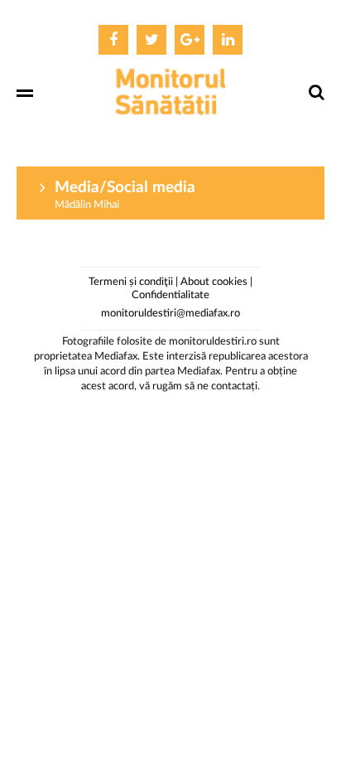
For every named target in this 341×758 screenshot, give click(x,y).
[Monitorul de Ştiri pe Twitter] (151, 40)
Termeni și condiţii (131, 282)
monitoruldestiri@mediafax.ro (170, 313)
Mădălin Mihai (87, 205)
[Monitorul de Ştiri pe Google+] (189, 40)
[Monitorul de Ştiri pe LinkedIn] (228, 40)
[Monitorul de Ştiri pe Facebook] (113, 40)
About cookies (213, 282)
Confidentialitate (170, 295)
